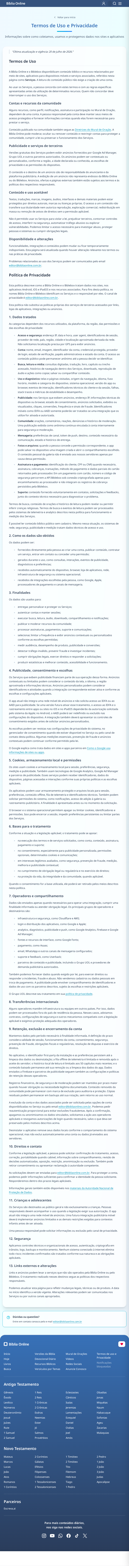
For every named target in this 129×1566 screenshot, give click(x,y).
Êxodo (7, 1397)
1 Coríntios (10, 1487)
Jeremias (71, 1407)
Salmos (39, 1432)
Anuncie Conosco (76, 1369)
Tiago (69, 1482)
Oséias (70, 1427)
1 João (100, 1461)
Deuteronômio (12, 1412)
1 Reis (38, 1392)
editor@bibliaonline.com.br (25, 265)
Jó (36, 1427)
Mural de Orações (76, 1354)
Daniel (69, 1422)
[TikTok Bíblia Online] (76, 1535)
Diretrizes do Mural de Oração (93, 129)
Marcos (8, 1461)
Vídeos (70, 1359)
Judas (100, 1477)
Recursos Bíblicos (45, 1364)
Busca (7, 1369)
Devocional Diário (45, 1359)
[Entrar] (104, 3)
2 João (100, 1467)
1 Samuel (9, 1432)
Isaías (69, 1402)
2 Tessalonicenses (45, 1487)
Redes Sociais (74, 1364)
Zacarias (102, 1427)
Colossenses (42, 1477)
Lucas (7, 1467)
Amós (69, 1438)
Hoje (6, 1359)
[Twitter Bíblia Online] (84, 1535)
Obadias (102, 1392)
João (6, 1472)
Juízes (7, 1422)
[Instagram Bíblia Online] (44, 1535)
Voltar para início (66, 17)
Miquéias (102, 1402)
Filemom (71, 1472)
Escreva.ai (10, 1508)
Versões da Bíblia (45, 1354)
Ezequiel (71, 1417)
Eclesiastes (72, 1392)
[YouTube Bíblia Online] (52, 1535)
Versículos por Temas (47, 1369)
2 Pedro (101, 1456)
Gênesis (8, 1392)
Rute (6, 1427)
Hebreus (71, 1477)
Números (9, 1407)
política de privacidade (79, 994)
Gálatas (39, 1461)
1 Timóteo (72, 1456)
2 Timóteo (72, 1461)
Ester (38, 1422)
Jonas (100, 1397)
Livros (7, 1364)
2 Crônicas (41, 1407)
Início (7, 1354)
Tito (68, 1467)
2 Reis (38, 1397)
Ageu (100, 1422)
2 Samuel (9, 1438)
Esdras (39, 1412)
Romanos (9, 1482)
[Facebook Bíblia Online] (68, 1535)
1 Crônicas (41, 1402)
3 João (100, 1472)
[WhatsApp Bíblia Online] (60, 1535)
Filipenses (40, 1472)
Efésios (39, 1467)
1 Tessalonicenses (45, 1482)
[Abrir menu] (120, 3)
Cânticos (71, 1397)
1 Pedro (70, 1487)
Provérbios (41, 1438)
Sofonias (102, 1417)
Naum (100, 1407)
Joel (68, 1432)
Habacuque (103, 1412)
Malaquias (103, 1432)
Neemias (40, 1417)
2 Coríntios (41, 1456)
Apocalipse (103, 1482)
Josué (7, 1417)
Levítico (8, 1402)
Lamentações (74, 1412)
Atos (6, 1477)
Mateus (8, 1456)
